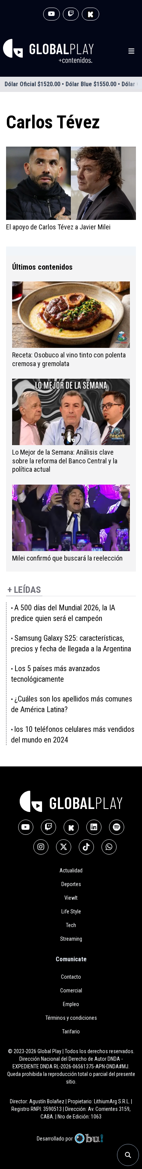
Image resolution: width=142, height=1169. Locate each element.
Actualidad (71, 870)
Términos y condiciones (71, 1018)
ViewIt (71, 898)
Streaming (71, 939)
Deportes (71, 884)
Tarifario (71, 1031)
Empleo (71, 1004)
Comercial (71, 990)
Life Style (71, 911)
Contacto (71, 977)
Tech (71, 925)
